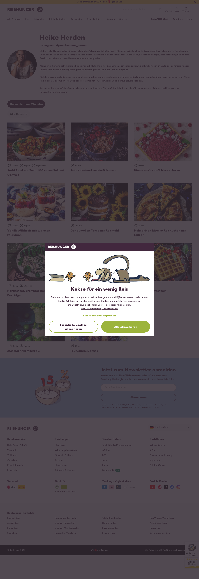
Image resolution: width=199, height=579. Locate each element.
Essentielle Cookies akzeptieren (73, 327)
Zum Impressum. (110, 308)
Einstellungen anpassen (99, 315)
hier (120, 305)
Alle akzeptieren (125, 327)
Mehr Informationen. (91, 308)
